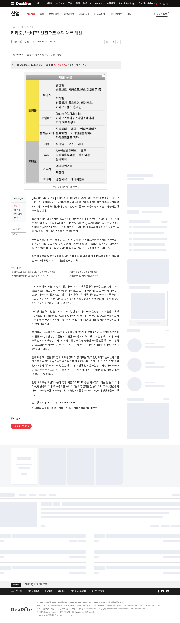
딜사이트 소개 (16, 591)
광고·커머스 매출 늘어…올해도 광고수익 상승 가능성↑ (38, 54)
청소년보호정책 (97, 591)
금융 (70, 3)
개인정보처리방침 (78, 591)
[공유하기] (167, 4)
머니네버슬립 (125, 3)
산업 (39, 3)
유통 (42, 14)
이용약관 (48, 591)
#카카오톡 (18, 214)
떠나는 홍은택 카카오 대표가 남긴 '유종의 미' (30, 276)
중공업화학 (54, 14)
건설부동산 (99, 14)
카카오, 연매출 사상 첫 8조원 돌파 (83, 272)
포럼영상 (111, 3)
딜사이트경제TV (146, 3)
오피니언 (99, 3)
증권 (78, 3)
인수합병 (60, 3)
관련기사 (14, 268)
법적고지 (61, 591)
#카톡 (16, 218)
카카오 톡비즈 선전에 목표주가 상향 (83, 276)
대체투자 (49, 3)
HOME (13, 27)
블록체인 (87, 3)
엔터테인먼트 (115, 14)
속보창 (164, 14)
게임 (129, 14)
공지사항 (16, 584)
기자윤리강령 (33, 591)
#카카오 (17, 206)
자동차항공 (69, 14)
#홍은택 (17, 210)
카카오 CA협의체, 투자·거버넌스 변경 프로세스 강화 (33, 272)
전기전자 (31, 14)
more (20, 268)
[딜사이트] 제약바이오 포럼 (35, 584)
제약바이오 (84, 14)
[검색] (160, 4)
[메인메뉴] (12, 3)
